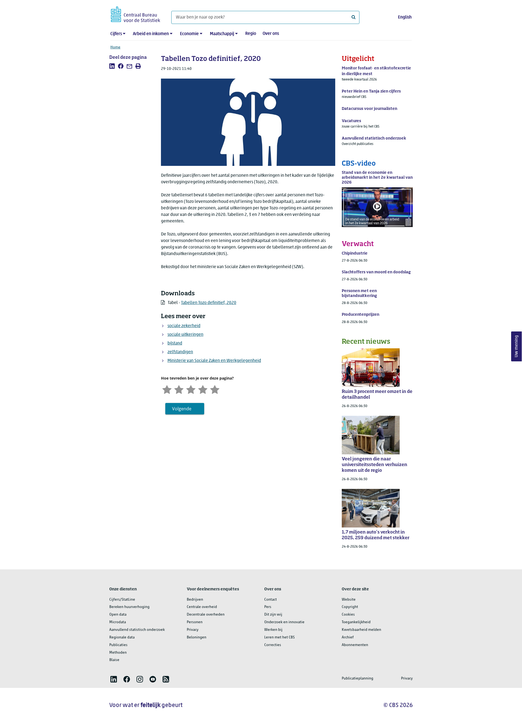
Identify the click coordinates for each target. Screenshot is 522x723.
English (405, 17)
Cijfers (116, 34)
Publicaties (118, 645)
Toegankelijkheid (356, 622)
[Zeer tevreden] (215, 389)
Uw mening (516, 346)
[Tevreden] (203, 389)
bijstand (174, 343)
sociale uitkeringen (185, 335)
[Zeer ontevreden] (167, 389)
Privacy (192, 630)
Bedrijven (195, 599)
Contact (270, 599)
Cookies (348, 614)
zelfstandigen (180, 352)
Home (115, 47)
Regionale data (122, 637)
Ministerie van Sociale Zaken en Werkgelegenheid (214, 361)
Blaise (114, 660)
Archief (348, 637)
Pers (267, 607)
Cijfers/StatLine (122, 599)
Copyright (350, 607)
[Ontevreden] (179, 389)
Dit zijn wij (273, 614)
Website (349, 599)
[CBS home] (135, 13)
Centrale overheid (202, 607)
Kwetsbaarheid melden (361, 630)
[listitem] (112, 66)
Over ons (271, 34)
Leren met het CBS (279, 637)
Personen (195, 622)
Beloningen (196, 637)
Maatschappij (222, 34)
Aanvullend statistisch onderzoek (137, 630)
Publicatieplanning (357, 678)
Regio (250, 34)
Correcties (272, 645)
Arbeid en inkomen (151, 34)
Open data (117, 614)
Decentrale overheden (206, 614)
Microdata (117, 622)
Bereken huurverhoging (129, 607)
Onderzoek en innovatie (284, 622)
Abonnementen (355, 645)
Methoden (118, 652)
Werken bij (273, 630)
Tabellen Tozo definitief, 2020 (208, 303)
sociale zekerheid (183, 326)
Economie (189, 34)
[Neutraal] (191, 389)
